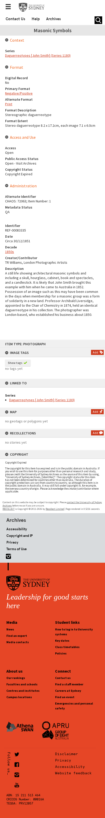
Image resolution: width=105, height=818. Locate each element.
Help (36, 19)
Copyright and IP (19, 535)
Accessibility (16, 529)
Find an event (64, 697)
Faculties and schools (21, 684)
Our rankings (15, 678)
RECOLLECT (9, 509)
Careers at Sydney (68, 691)
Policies (61, 653)
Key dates (62, 640)
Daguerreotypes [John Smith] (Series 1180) (42, 400)
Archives (53, 19)
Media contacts (17, 642)
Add (95, 352)
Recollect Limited (55, 509)
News (10, 629)
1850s (9, 251)
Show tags (15, 363)
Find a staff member (69, 684)
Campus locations (19, 697)
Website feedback (73, 773)
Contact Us (15, 19)
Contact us (63, 678)
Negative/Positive (19, 93)
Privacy (12, 542)
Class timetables (67, 647)
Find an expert (16, 636)
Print (8, 104)
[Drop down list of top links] (9, 7)
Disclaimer (66, 754)
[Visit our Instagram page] (7, 555)
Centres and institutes (23, 691)
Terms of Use (16, 548)
